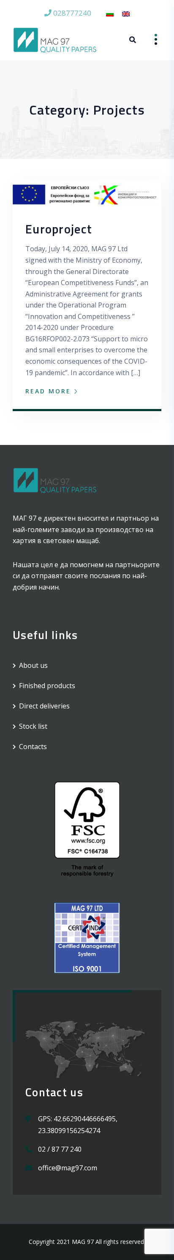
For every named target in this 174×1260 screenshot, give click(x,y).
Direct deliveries (44, 706)
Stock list (33, 726)
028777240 (71, 13)
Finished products (47, 685)
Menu (149, 39)
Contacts (33, 746)
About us (33, 665)
